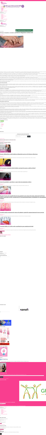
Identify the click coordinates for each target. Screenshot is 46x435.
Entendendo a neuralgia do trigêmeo (5, 234)
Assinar (29, 136)
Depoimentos (2, 6)
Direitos (2, 15)
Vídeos (2, 18)
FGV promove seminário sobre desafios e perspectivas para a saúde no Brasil (17, 168)
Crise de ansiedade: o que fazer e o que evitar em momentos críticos (15, 182)
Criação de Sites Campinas (22, 416)
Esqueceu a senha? (2, 424)
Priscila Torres (2, 34)
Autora (2, 14)
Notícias (2, 8)
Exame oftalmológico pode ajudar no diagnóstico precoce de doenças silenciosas (19, 154)
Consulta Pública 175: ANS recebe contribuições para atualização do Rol (16, 226)
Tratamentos (2, 17)
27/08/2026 (1, 170)
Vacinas (2, 9)
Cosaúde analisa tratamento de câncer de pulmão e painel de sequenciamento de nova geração (22, 212)
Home (0, 31)
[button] (23, 433)
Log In (1, 430)
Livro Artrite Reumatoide (4, 10)
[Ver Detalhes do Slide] (13, 7)
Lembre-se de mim (3, 422)
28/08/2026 (1, 156)
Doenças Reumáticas (3, 7)
